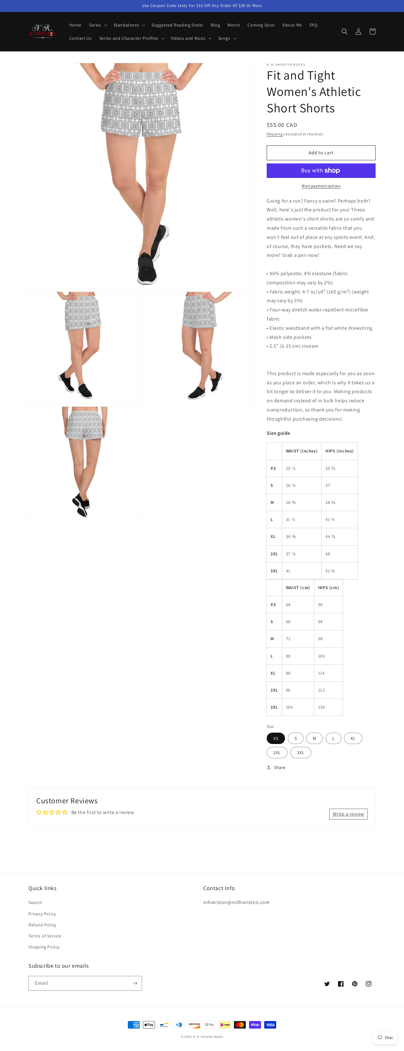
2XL (277, 752)
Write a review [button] (348, 814)
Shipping (275, 134)
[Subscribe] (135, 983)
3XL (301, 752)
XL (353, 738)
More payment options (321, 185)
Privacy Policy (42, 914)
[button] (97, 25)
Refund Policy (42, 925)
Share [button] (280, 767)
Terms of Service (45, 936)
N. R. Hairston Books (208, 1037)
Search (35, 902)
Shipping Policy (44, 947)
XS (275, 738)
